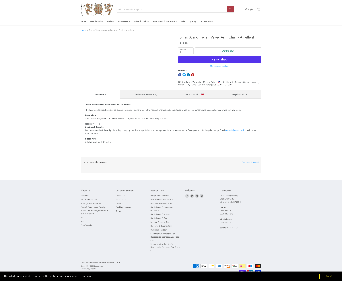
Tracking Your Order (124, 207)
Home (83, 21)
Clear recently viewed (250, 162)
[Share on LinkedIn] (188, 74)
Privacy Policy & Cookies (91, 203)
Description (100, 94)
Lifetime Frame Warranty (145, 94)
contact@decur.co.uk (234, 130)
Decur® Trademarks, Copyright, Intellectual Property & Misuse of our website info (94, 210)
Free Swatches (87, 225)
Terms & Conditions (89, 199)
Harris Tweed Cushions (160, 214)
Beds (109, 21)
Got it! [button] (329, 276)
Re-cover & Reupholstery (161, 225)
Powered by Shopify (88, 268)
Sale (183, 21)
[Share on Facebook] (179, 74)
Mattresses (123, 21)
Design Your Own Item (159, 195)
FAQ (82, 217)
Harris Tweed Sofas (158, 218)
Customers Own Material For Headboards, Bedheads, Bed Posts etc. (165, 237)
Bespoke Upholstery (158, 229)
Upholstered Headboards (161, 203)
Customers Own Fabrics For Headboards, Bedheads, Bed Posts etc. (165, 247)
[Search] (230, 9)
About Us (85, 195)
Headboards (96, 21)
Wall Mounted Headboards (161, 199)
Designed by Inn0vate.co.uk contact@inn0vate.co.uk (100, 262)
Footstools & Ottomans (164, 21)
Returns (119, 211)
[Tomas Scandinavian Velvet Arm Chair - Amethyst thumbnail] (88, 42)
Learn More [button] (86, 276)
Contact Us (120, 195)
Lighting (193, 21)
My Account (121, 199)
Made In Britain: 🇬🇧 (194, 94)
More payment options (219, 66)
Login (250, 9)
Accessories (206, 21)
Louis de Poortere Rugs (160, 222)
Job (82, 221)
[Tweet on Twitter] (184, 74)
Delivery (119, 203)
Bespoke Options (239, 94)
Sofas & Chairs (141, 21)
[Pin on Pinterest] (192, 74)
